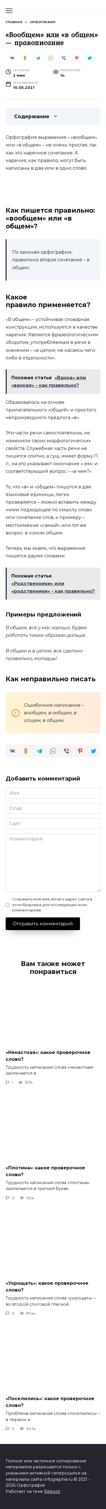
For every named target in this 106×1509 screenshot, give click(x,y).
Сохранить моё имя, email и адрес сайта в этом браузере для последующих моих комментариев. (52, 904)
